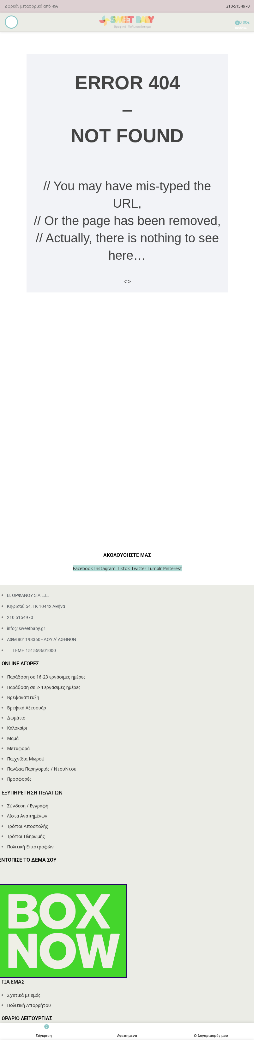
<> (127, 281)
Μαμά (13, 738)
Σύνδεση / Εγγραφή (27, 806)
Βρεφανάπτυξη (23, 697)
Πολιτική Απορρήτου (29, 1005)
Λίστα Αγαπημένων (27, 816)
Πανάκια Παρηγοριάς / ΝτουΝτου (41, 769)
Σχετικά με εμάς (23, 995)
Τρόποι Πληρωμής (26, 836)
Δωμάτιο (16, 718)
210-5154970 (238, 6)
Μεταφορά (18, 748)
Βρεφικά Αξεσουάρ (26, 708)
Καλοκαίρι (17, 728)
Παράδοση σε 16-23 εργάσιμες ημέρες (46, 677)
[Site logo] (127, 22)
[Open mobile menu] (11, 22)
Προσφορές (19, 779)
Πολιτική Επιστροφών (30, 847)
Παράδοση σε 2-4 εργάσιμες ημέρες (44, 687)
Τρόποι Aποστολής (27, 826)
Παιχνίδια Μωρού (26, 759)
